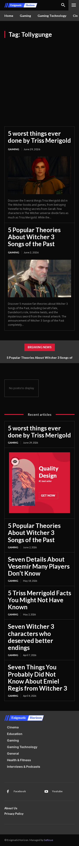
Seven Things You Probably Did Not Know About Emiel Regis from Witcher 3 (37, 677)
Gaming (13, 149)
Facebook (20, 791)
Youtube (57, 791)
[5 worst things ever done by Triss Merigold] (39, 175)
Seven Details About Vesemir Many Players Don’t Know (39, 566)
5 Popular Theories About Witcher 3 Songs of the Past (34, 236)
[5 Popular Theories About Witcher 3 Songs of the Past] (39, 279)
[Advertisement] (39, 79)
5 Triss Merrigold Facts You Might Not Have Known (39, 600)
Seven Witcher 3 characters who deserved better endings (31, 637)
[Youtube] (46, 791)
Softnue (48, 840)
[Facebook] (7, 791)
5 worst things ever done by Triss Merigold (39, 137)
